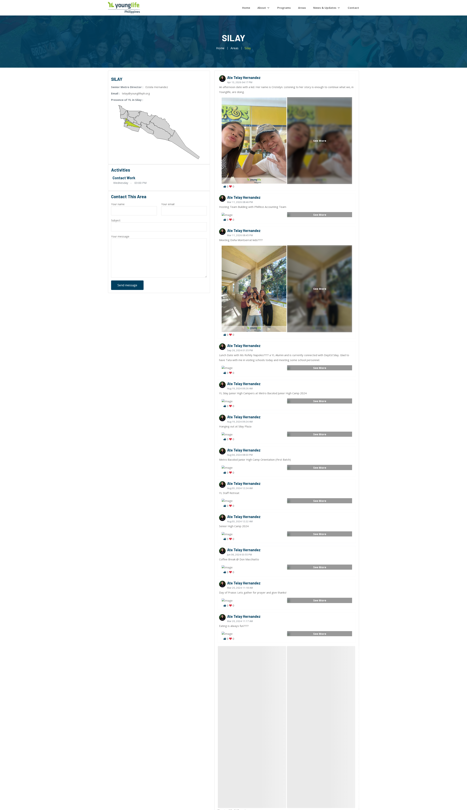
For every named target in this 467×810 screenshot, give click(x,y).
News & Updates (325, 7)
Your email (167, 204)
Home (246, 7)
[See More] (288, 214)
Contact (353, 7)
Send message (127, 285)
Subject (115, 220)
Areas (302, 7)
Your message (120, 236)
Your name (118, 204)
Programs (284, 7)
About (262, 7)
